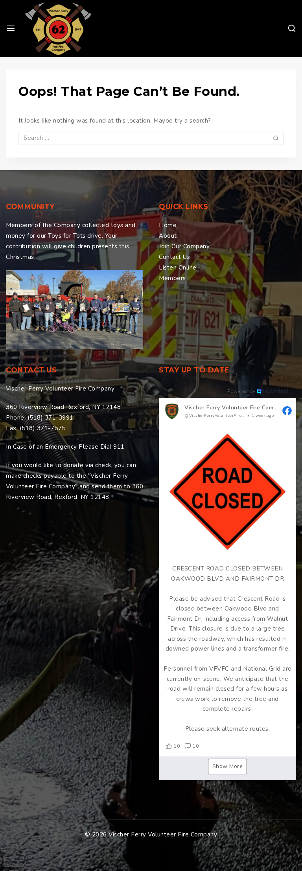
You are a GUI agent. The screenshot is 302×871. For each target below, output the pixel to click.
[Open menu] (10, 28)
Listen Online (178, 267)
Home (168, 225)
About (168, 236)
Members (172, 278)
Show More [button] (227, 766)
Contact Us (174, 257)
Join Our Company (184, 246)
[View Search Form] (291, 28)
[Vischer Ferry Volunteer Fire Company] (58, 28)
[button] (227, 577)
